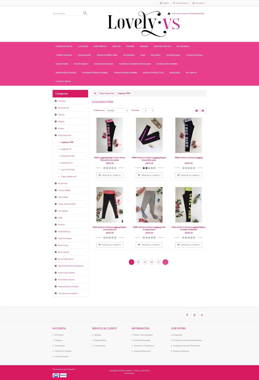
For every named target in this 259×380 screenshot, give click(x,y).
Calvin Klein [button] (84, 55)
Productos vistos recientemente (187, 340)
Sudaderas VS (67, 163)
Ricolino (155, 55)
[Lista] (203, 111)
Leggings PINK (67, 142)
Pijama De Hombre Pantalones (135, 64)
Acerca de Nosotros (142, 351)
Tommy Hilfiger (64, 190)
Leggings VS (66, 149)
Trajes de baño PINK (106, 55)
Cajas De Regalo (194, 55)
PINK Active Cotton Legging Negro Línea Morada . (149, 158)
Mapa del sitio (100, 340)
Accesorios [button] (183, 46)
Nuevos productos (153, 72)
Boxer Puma (62, 64)
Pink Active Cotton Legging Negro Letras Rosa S (110, 228)
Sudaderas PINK (68, 156)
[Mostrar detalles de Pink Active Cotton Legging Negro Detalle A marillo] (188, 204)
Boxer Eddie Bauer (103, 64)
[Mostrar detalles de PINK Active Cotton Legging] (188, 135)
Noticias (97, 335)
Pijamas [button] (130, 46)
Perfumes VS (100, 46)
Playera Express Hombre (95, 72)
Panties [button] (116, 46)
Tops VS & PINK (68, 169)
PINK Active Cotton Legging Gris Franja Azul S (149, 228)
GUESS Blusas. (173, 55)
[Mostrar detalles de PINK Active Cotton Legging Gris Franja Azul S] (149, 204)
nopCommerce (69, 369)
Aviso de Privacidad (142, 340)
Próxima (165, 262)
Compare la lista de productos (186, 345)
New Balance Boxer (66, 72)
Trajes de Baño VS (68, 176)
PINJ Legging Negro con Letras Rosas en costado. (109, 158)
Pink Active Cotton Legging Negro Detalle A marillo (189, 228)
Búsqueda (175, 72)
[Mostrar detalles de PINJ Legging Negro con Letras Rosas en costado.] (109, 135)
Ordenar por (99, 110)
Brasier (61, 128)
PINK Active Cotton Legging (189, 157)
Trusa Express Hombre (125, 72)
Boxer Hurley (81, 64)
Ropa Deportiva (64, 135)
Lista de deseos (62, 356)
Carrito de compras (63, 351)
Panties (61, 114)
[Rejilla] (197, 111)
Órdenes (58, 340)
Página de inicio (64, 46)
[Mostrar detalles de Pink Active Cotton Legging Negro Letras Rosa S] (109, 204)
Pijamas (61, 121)
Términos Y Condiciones (144, 345)
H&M (142, 55)
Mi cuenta (191, 72)
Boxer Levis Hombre (167, 64)
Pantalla (135, 110)
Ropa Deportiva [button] (162, 46)
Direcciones (60, 345)
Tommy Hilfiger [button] (64, 55)
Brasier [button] (144, 46)
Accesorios (63, 183)
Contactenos (63, 81)
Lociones (62, 101)
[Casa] (95, 93)
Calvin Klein (63, 197)
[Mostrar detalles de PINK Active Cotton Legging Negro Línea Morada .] (149, 135)
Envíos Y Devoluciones (143, 335)
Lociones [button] (83, 46)
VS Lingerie (128, 55)
